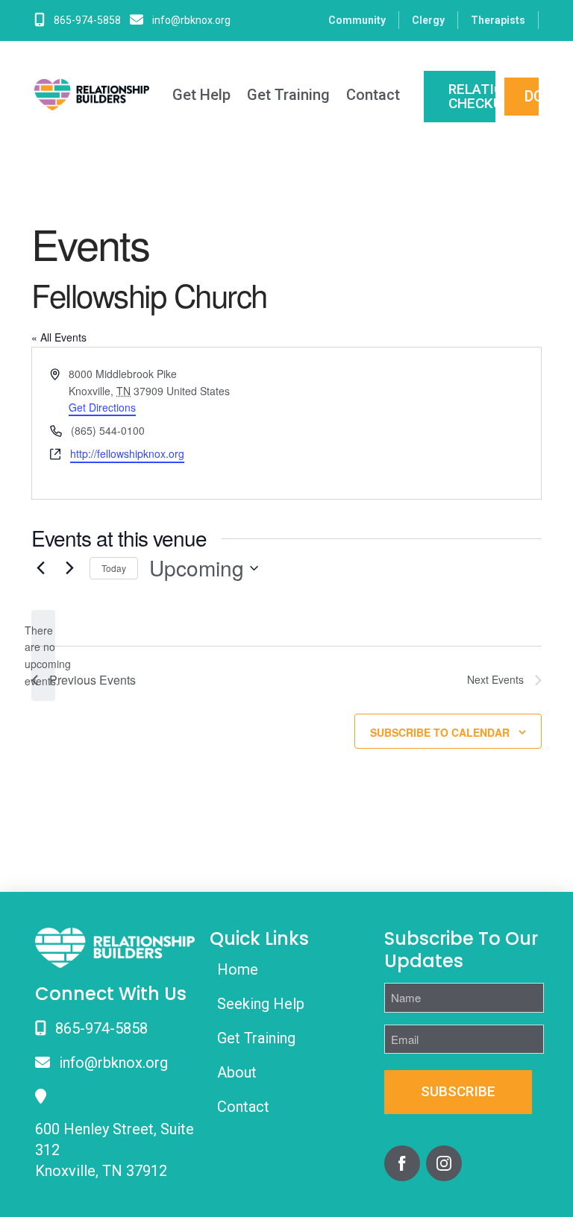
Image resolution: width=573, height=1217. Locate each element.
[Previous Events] (40, 568)
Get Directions (102, 407)
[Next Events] (69, 568)
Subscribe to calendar (440, 732)
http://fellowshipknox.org (127, 453)
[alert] (43, 656)
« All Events (59, 337)
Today (113, 568)
